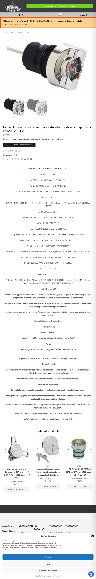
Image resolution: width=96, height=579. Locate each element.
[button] (92, 536)
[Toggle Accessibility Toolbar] (91, 574)
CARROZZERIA (16, 33)
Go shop (71, 6)
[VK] (15, 159)
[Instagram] (22, 15)
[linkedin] (24, 159)
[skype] (30, 159)
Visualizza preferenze (48, 571)
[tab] (34, 168)
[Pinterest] (18, 159)
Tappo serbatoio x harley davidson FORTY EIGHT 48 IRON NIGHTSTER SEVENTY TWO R (17, 473)
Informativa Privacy (52, 576)
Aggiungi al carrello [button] (16, 489)
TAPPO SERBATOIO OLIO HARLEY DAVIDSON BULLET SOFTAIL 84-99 (79, 472)
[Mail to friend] (21, 159)
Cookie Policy (40, 576)
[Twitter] (9, 159)
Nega (48, 564)
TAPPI (27, 33)
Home (5, 33)
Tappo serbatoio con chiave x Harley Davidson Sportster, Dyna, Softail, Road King (48, 472)
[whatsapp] (27, 159)
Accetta (48, 557)
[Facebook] (19, 15)
